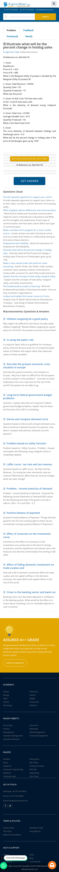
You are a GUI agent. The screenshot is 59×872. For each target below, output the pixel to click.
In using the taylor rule (20, 339)
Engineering (34, 773)
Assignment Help (11, 52)
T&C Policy (7, 831)
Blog (31, 858)
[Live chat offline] (52, 865)
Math (5, 698)
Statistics (33, 705)
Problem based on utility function (26, 443)
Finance (6, 729)
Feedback (28, 30)
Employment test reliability (16, 243)
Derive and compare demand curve (27, 419)
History (6, 702)
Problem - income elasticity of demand (29, 488)
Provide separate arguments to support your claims (27, 197)
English (32, 698)
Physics (6, 691)
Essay (5, 762)
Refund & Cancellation (12, 834)
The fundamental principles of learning (21, 286)
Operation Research (11, 739)
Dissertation (34, 759)
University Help (9, 776)
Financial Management (39, 735)
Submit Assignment (15, 663)
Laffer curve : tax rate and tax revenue (29, 464)
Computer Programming (13, 769)
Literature (7, 766)
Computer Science (37, 766)
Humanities (34, 702)
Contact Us (7, 861)
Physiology (7, 705)
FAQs (32, 854)
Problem (11, 30)
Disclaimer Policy (36, 828)
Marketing (34, 729)
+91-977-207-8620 (12, 10)
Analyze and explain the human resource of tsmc (26, 296)
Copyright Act (35, 831)
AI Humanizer (35, 861)
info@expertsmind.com (45, 10)
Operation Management (13, 735)
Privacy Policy (8, 828)
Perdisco (6, 759)
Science (33, 695)
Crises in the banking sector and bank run (31, 592)
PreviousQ (12, 36)
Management (8, 732)
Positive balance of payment (23, 512)
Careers (6, 854)
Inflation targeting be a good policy (27, 319)
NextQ (28, 36)
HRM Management (37, 732)
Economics (34, 725)
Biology (6, 695)
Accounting (7, 725)
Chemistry (34, 691)
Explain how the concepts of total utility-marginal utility (29, 276)
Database (7, 773)
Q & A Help (34, 776)
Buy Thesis (34, 762)
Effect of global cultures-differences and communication (29, 210)
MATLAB (33, 769)
